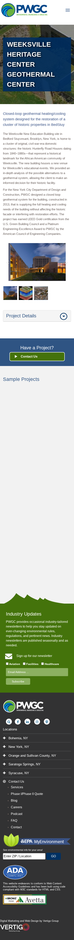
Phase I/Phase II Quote (27, 794)
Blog (14, 800)
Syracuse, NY (18, 773)
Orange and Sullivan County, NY (31, 755)
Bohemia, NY (17, 738)
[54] (37, 722)
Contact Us (16, 781)
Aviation (14, 664)
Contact (16, 827)
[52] (18, 722)
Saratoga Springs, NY (23, 764)
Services (17, 787)
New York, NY (18, 747)
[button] (8, 262)
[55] (47, 722)
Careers (16, 807)
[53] (27, 722)
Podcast (16, 814)
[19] (24, 9)
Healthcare (51, 664)
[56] (9, 722)
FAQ (14, 820)
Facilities (31, 664)
